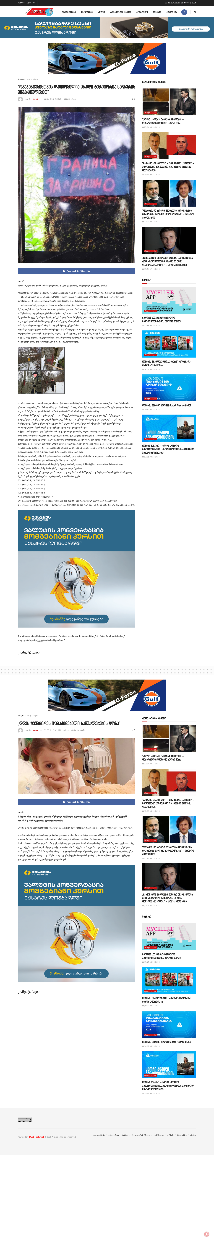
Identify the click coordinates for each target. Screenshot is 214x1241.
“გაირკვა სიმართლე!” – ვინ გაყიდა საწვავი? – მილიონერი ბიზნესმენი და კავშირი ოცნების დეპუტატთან (168, 167)
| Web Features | (36, 1137)
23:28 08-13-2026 (152, 222)
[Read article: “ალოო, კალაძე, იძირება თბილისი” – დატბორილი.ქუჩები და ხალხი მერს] (169, 102)
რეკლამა (21, 3)
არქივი (193, 1135)
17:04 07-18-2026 (152, 269)
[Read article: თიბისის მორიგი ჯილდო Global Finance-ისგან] (169, 387)
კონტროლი (142, 12)
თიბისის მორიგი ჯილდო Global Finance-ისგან (166, 405)
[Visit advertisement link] (107, 61)
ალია (35, 99)
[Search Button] (195, 12)
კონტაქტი (31, 3)
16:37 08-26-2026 (152, 369)
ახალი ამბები (69, 12)
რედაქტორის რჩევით (120, 12)
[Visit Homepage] (39, 12)
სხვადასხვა (171, 12)
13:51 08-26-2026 (152, 457)
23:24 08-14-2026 (152, 127)
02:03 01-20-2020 (52, 99)
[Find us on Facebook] (184, 12)
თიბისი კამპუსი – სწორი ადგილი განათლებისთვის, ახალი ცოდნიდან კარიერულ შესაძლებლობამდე (168, 449)
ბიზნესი (101, 12)
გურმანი (157, 12)
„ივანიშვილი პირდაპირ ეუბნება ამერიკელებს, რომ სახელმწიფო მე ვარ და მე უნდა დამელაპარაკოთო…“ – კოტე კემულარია (167, 261)
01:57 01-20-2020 (52, 730)
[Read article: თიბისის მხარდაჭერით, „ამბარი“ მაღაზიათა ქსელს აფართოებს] (169, 344)
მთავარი (21, 79)
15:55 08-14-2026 (152, 175)
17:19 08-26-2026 (152, 326)
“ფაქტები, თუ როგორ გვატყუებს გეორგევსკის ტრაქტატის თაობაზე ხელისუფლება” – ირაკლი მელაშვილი (168, 214)
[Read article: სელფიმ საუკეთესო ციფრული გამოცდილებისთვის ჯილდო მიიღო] (169, 300)
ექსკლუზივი (87, 12)
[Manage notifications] (206, 1234)
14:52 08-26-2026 (152, 410)
